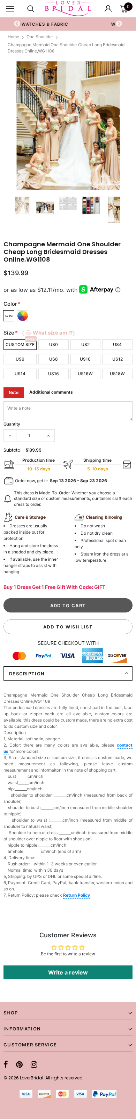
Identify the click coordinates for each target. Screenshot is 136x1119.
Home (13, 36)
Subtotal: (13, 450)
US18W (117, 373)
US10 (85, 359)
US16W (85, 373)
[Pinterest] (19, 1064)
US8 (53, 359)
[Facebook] (5, 1064)
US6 (20, 359)
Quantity (11, 424)
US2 (85, 344)
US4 (117, 344)
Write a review (68, 972)
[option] (68, 125)
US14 (20, 373)
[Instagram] (34, 1064)
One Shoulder (40, 36)
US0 (53, 344)
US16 (53, 373)
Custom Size (20, 344)
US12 (117, 359)
